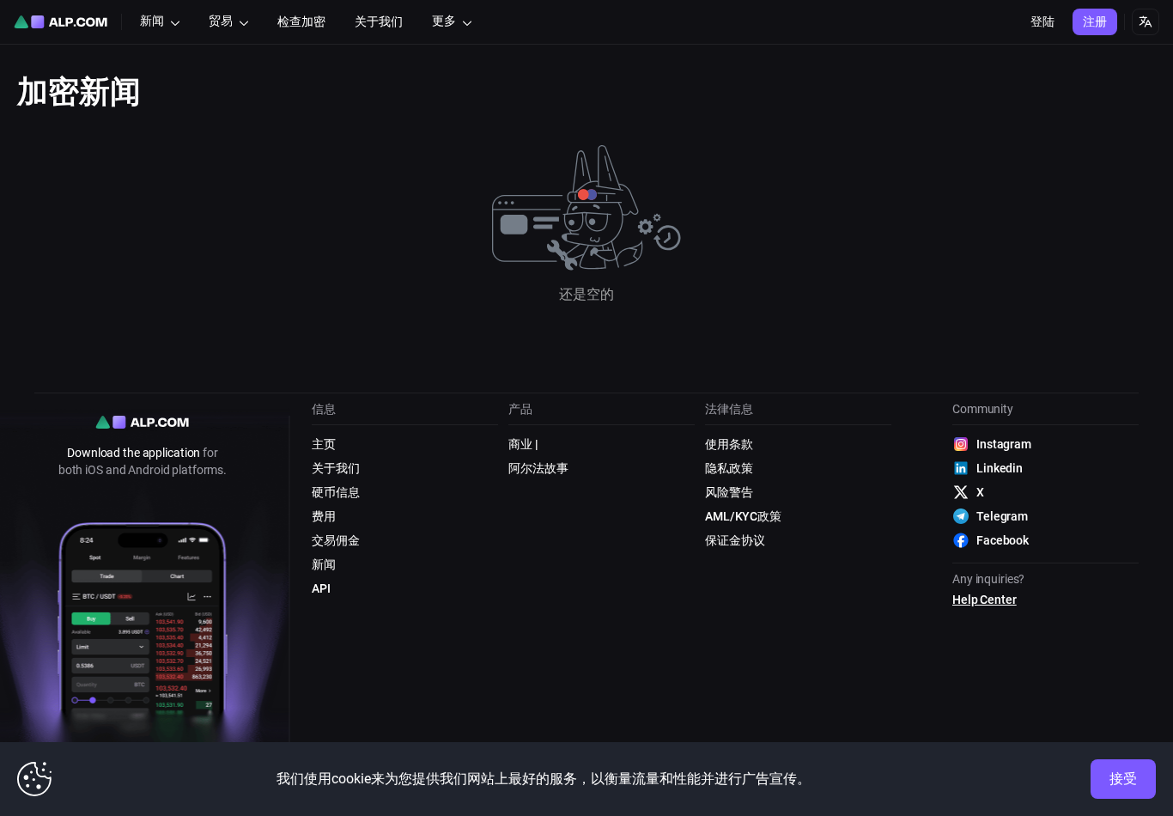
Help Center (984, 599)
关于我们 (336, 468)
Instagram (1003, 444)
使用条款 (729, 444)
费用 (324, 516)
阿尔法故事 (538, 468)
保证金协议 (734, 540)
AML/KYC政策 (743, 516)
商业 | (523, 444)
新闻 (324, 564)
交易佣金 (336, 540)
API (321, 588)
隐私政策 (729, 468)
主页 (324, 444)
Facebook (1002, 540)
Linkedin (999, 468)
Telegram (1002, 516)
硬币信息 (336, 492)
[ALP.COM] (60, 22)
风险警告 (729, 492)
